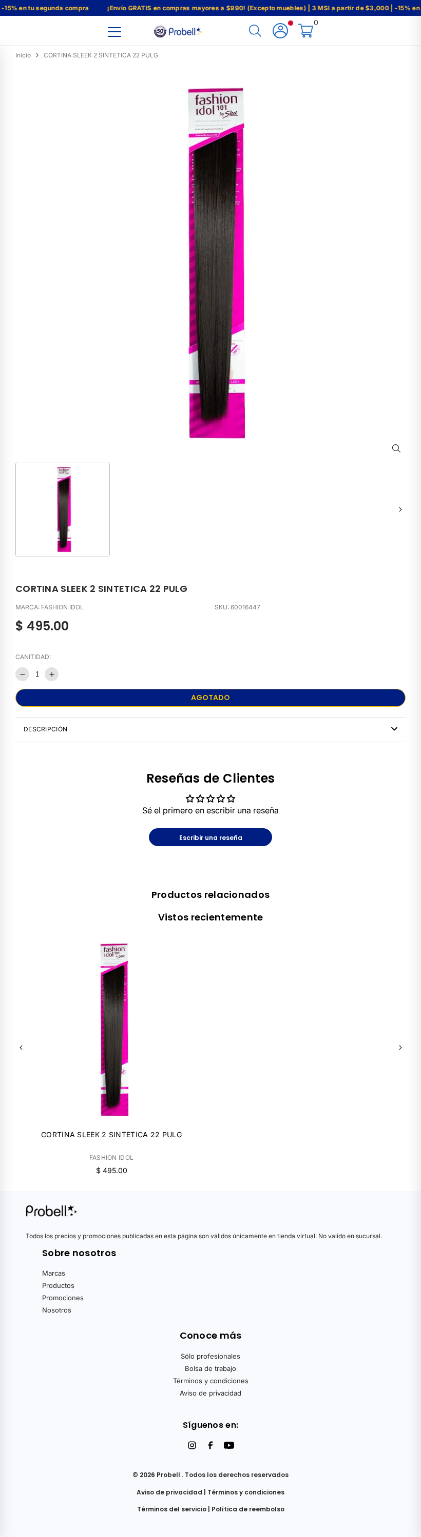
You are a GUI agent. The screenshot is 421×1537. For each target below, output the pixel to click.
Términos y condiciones (210, 1381)
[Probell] (178, 30)
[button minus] (22, 674)
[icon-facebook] (210, 1445)
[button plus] (52, 674)
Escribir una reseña (210, 837)
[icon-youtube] (229, 1445)
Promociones (63, 1298)
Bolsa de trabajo (210, 1368)
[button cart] (305, 31)
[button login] (280, 31)
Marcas (53, 1273)
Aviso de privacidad (210, 1393)
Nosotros (56, 1310)
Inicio (23, 55)
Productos (58, 1285)
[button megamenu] (114, 31)
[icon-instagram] (192, 1445)
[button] (400, 509)
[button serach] (255, 31)
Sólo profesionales (210, 1356)
